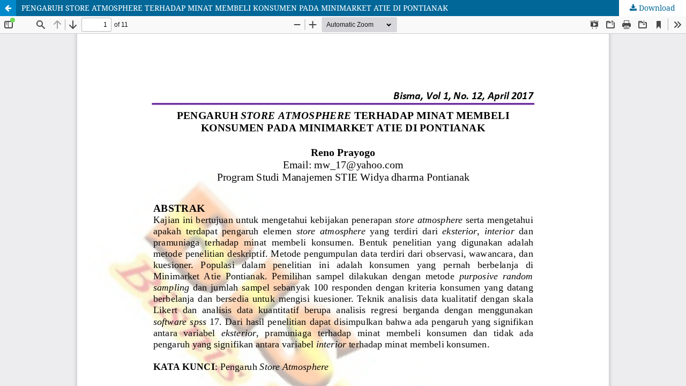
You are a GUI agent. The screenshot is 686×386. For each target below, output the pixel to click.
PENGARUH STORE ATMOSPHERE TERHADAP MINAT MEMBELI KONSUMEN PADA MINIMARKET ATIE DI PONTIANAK (234, 8)
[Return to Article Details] (8, 8)
